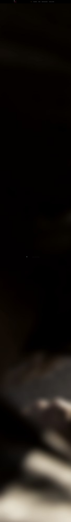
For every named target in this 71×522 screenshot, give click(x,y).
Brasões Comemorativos (45, 1)
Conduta (39, 1)
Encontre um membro (51, 1)
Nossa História (35, 1)
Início (31, 1)
